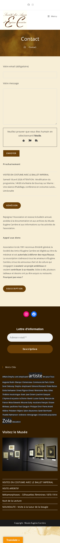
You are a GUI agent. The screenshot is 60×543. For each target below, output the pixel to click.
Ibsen (23, 394)
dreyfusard (26, 386)
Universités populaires (47, 415)
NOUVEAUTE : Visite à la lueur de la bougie (25, 506)
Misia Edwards (14, 402)
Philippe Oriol (36, 406)
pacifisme (14, 406)
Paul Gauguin (24, 406)
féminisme (38, 390)
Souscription (14, 288)
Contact (32, 47)
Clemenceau (27, 382)
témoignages (32, 415)
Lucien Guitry (38, 398)
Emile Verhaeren (9, 390)
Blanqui (18, 382)
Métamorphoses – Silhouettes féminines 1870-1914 (29, 494)
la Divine (23, 398)
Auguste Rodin (8, 382)
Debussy (10, 386)
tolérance (22, 415)
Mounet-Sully (26, 402)
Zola (7, 420)
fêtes (46, 390)
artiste (35, 375)
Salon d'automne (31, 411)
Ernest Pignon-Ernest (25, 390)
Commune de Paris (41, 382)
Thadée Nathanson (10, 415)
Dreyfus (18, 386)
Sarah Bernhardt (45, 411)
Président (13, 411)
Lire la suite (8, 190)
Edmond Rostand (39, 386)
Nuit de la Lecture (12, 500)
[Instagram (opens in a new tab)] (32, 4)
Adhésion (12, 205)
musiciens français (40, 402)
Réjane (20, 411)
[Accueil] (25, 47)
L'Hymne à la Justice (10, 398)
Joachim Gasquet (43, 394)
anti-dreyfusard (21, 377)
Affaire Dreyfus (8, 377)
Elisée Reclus (52, 386)
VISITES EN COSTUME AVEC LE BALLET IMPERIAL (26, 174)
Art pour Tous (48, 377)
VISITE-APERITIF (10, 488)
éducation (16, 422)
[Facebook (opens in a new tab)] (29, 4)
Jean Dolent (31, 394)
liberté (29, 398)
